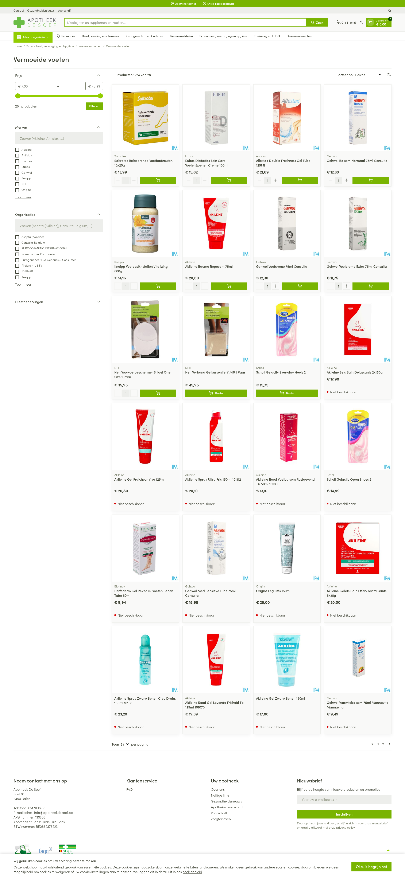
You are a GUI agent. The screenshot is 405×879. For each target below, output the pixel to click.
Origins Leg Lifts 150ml (273, 590)
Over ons (218, 789)
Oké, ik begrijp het (371, 866)
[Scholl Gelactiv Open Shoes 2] (357, 436)
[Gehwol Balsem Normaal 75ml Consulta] (357, 118)
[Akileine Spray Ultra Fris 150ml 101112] (216, 436)
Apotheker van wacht (227, 807)
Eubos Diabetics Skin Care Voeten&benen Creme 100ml (206, 162)
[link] (373, 744)
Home (18, 46)
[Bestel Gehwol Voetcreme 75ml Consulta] (300, 286)
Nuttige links (220, 795)
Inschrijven (344, 814)
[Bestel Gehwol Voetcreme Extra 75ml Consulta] (370, 286)
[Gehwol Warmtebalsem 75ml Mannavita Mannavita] (357, 659)
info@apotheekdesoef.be (53, 812)
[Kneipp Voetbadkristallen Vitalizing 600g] (145, 223)
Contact (19, 10)
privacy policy (345, 827)
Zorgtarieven (221, 818)
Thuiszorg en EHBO (267, 36)
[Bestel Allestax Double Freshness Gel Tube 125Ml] (300, 180)
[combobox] (185, 22)
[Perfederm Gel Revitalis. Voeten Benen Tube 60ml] (145, 548)
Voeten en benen (90, 46)
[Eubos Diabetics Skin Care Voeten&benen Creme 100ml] (216, 118)
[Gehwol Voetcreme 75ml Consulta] (287, 223)
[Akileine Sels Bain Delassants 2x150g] (357, 329)
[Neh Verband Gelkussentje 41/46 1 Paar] (216, 329)
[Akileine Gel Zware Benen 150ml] (287, 659)
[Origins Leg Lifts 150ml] (287, 548)
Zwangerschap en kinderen (144, 36)
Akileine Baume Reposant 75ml (209, 266)
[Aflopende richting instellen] (389, 75)
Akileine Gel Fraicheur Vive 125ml (139, 479)
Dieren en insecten (299, 36)
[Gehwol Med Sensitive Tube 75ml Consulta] (216, 548)
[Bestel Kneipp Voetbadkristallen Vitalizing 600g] (158, 286)
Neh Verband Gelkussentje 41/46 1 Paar (215, 372)
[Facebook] (388, 851)
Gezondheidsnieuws (40, 10)
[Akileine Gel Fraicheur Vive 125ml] (145, 436)
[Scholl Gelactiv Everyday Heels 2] (287, 329)
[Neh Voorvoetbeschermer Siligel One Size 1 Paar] (145, 329)
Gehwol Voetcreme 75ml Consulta (281, 266)
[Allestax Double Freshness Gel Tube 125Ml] (287, 118)
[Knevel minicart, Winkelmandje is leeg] (370, 22)
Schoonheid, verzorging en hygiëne (223, 36)
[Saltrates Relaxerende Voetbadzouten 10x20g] (145, 118)
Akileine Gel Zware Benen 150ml (280, 698)
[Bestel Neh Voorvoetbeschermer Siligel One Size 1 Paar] (158, 393)
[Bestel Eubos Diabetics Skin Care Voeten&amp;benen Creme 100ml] (229, 180)
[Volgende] (389, 744)
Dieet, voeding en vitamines (100, 36)
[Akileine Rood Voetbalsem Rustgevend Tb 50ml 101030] (287, 436)
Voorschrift (65, 10)
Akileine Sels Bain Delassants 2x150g (355, 372)
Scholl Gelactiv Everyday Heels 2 (281, 372)
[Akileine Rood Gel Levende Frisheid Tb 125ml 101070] (216, 659)
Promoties (68, 36)
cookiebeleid (192, 871)
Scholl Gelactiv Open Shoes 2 (349, 479)
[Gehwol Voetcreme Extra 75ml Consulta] (357, 223)
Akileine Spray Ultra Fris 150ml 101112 (213, 479)
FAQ (129, 789)
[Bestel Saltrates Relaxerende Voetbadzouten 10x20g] (158, 180)
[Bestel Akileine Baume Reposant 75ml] (229, 286)
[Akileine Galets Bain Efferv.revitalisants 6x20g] (357, 548)
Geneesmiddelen (181, 36)
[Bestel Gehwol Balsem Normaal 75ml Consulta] (370, 180)
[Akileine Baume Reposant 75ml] (216, 223)
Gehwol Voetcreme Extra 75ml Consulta (357, 266)
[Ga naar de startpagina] (35, 22)
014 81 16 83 (36, 807)
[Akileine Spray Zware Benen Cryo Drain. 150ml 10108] (145, 659)
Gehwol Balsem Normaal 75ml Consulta (357, 160)
